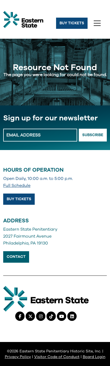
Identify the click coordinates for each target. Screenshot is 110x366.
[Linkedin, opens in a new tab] (72, 316)
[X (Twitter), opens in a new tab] (30, 316)
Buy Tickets (72, 23)
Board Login (94, 356)
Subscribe (92, 134)
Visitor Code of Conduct (57, 356)
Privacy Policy (18, 356)
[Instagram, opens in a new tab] (40, 316)
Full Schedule (16, 185)
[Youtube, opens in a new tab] (61, 316)
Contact (16, 256)
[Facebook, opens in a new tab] (20, 316)
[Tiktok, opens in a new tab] (51, 316)
